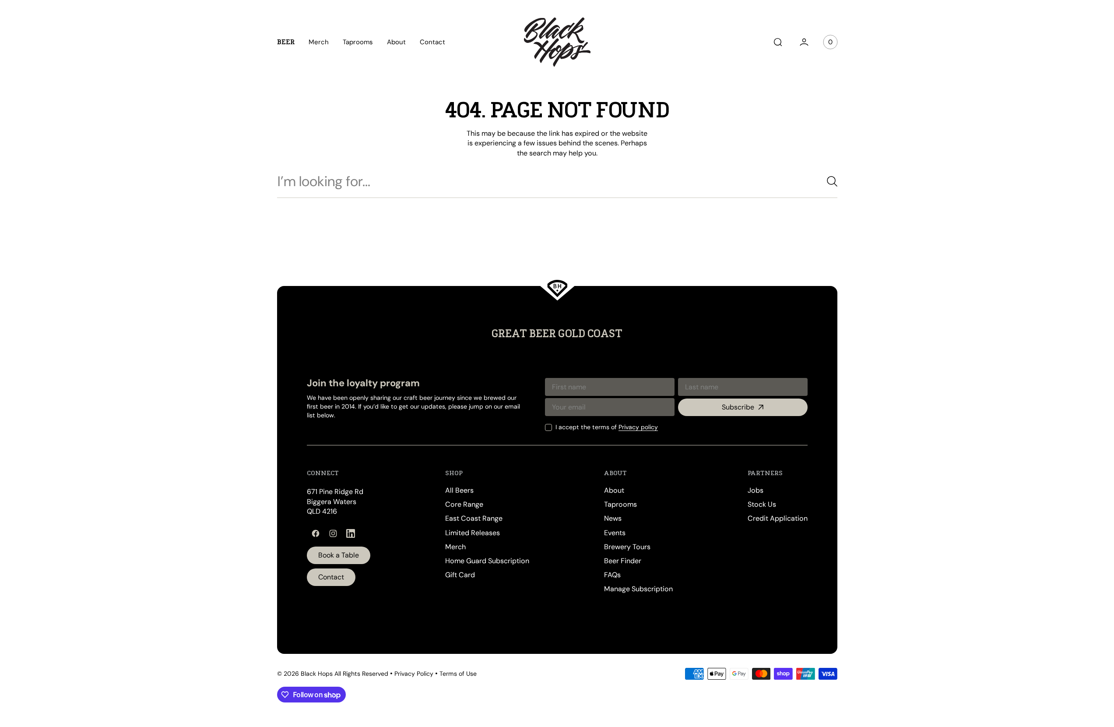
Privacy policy (638, 427)
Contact (331, 577)
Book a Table (338, 555)
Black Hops (317, 674)
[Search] (828, 181)
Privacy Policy (413, 674)
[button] (778, 42)
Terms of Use (458, 674)
